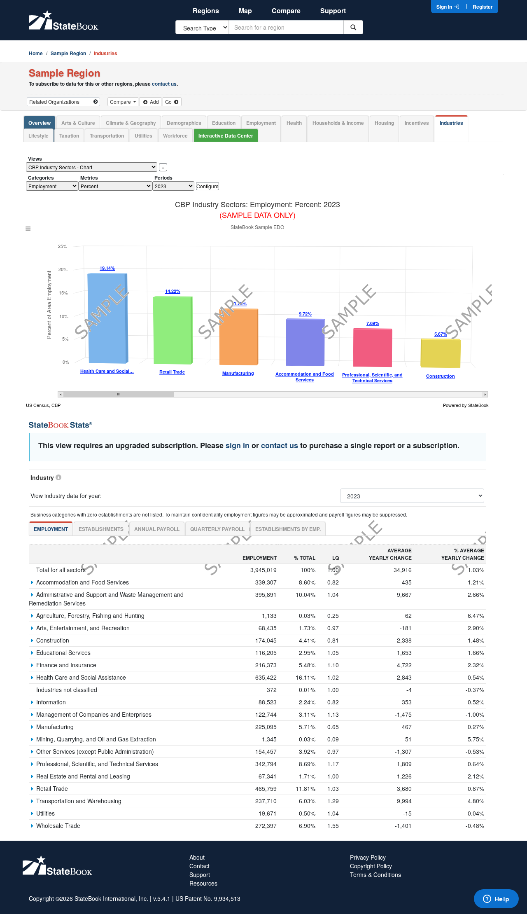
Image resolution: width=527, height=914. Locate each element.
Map (245, 10)
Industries (451, 122)
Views (35, 158)
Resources (203, 883)
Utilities (143, 135)
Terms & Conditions (375, 874)
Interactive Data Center (225, 135)
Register (483, 6)
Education (224, 122)
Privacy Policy (368, 857)
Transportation (107, 135)
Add (154, 101)
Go (169, 101)
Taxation (69, 135)
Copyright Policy (371, 866)
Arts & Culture (78, 122)
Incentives (417, 122)
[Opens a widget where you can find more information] (496, 899)
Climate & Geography (131, 122)
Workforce (175, 135)
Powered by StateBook (466, 405)
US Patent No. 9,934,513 (207, 898)
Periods (163, 177)
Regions (206, 10)
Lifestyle (38, 135)
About (197, 857)
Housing (384, 122)
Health (294, 122)
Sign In (444, 6)
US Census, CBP (43, 405)
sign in (238, 445)
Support (333, 10)
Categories (41, 177)
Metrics (89, 177)
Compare (286, 10)
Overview (39, 122)
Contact (199, 866)
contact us (164, 83)
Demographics (184, 122)
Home (36, 53)
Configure (207, 185)
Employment (261, 122)
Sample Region (68, 53)
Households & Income (338, 122)
